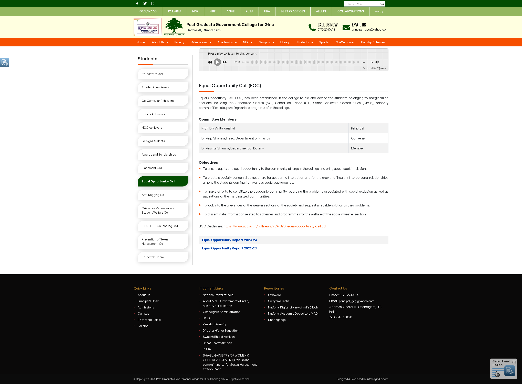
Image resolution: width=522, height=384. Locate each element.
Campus (264, 42)
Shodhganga (277, 320)
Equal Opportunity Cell (158, 181)
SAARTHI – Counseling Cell (160, 226)
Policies (143, 326)
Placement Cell (152, 168)
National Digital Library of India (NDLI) (293, 307)
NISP (195, 11)
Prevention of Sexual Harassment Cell (155, 241)
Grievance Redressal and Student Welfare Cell (158, 210)
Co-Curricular (345, 42)
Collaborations (350, 11)
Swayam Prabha (279, 301)
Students (302, 42)
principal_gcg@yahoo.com (370, 29)
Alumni (321, 11)
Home (141, 42)
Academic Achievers (155, 87)
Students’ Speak (153, 257)
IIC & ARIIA (174, 11)
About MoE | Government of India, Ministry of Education (226, 303)
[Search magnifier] (382, 3)
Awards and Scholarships (159, 154)
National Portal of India (218, 295)
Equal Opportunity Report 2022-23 (229, 248)
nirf (213, 11)
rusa (249, 11)
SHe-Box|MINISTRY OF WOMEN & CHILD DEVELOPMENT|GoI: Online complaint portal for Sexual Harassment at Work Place (230, 362)
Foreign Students (153, 141)
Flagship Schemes (373, 42)
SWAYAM (274, 295)
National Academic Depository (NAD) (293, 313)
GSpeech (381, 68)
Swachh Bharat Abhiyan (219, 337)
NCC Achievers (152, 127)
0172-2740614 (326, 29)
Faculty (179, 42)
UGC (206, 318)
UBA (267, 11)
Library (284, 42)
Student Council (153, 74)
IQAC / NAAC (148, 11)
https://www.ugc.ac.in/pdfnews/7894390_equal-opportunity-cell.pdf (275, 226)
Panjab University (214, 324)
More (379, 11)
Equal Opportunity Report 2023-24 (229, 240)
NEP (246, 42)
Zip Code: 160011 (341, 317)
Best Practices (293, 11)
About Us (158, 42)
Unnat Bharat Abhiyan (217, 343)
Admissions (199, 42)
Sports (324, 42)
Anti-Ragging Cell (153, 194)
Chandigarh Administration (221, 312)
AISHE (231, 11)
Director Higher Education (221, 330)
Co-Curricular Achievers (158, 100)
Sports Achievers (153, 114)
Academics (225, 42)
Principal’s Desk (148, 301)
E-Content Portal (149, 320)
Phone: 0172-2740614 (343, 295)
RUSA (207, 349)
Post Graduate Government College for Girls (230, 24)
